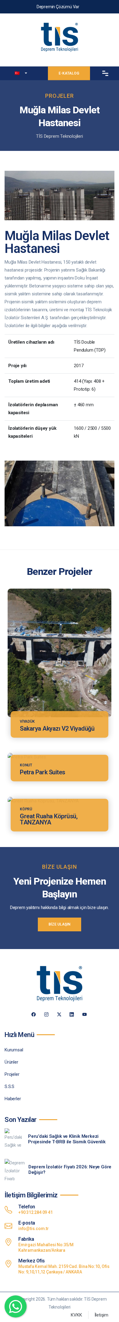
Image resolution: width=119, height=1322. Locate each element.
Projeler (12, 1074)
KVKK (76, 1315)
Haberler (13, 1098)
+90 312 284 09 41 (35, 1212)
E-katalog (69, 73)
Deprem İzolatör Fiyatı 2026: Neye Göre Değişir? (69, 1169)
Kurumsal (14, 1050)
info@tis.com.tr (33, 1228)
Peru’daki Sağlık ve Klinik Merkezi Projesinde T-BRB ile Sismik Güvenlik (67, 1139)
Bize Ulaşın (59, 924)
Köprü (26, 809)
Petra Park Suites (42, 772)
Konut (26, 765)
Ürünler (11, 1062)
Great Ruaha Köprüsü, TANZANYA (49, 819)
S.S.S (9, 1086)
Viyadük (27, 721)
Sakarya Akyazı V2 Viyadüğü (57, 728)
